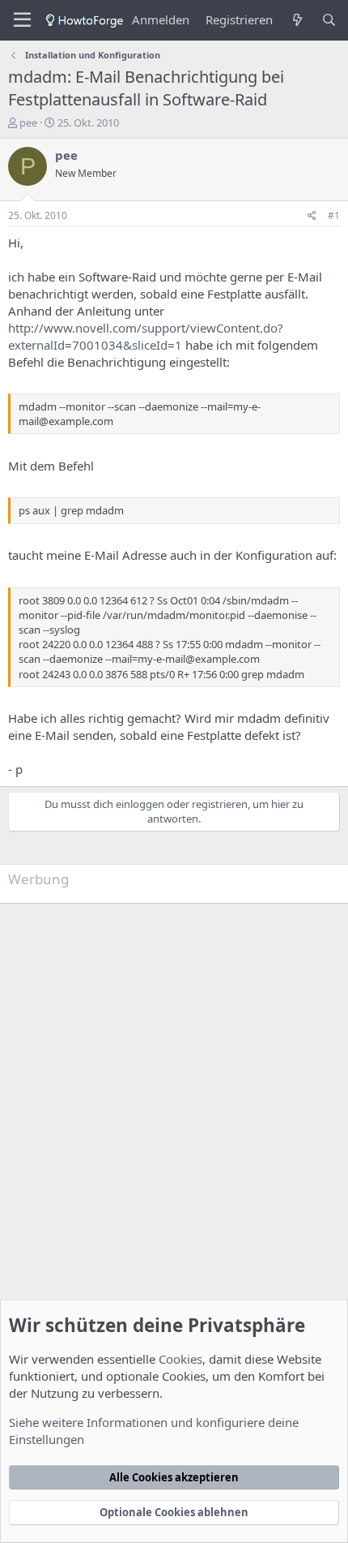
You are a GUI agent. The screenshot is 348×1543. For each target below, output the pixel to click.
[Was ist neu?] (296, 20)
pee (28, 122)
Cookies (180, 1359)
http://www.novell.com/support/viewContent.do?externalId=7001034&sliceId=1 (145, 336)
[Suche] (329, 20)
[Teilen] (312, 216)
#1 (334, 215)
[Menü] (22, 20)
